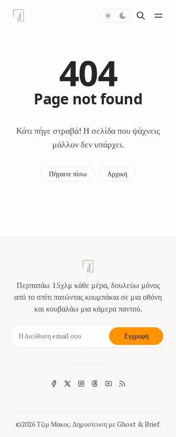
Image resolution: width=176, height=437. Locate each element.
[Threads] (95, 384)
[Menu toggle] (158, 16)
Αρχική (117, 173)
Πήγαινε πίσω (68, 173)
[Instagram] (81, 384)
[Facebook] (54, 384)
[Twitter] (67, 384)
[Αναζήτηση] (141, 16)
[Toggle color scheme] (115, 16)
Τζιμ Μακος (53, 424)
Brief (152, 424)
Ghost (126, 424)
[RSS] (122, 384)
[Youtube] (108, 384)
